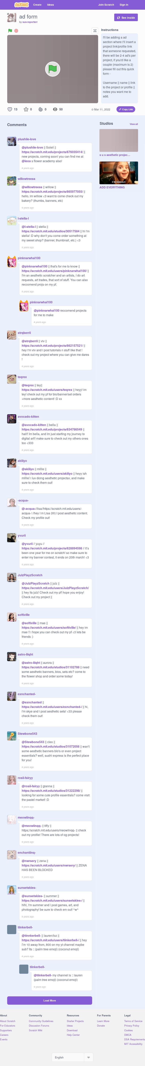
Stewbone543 (27, 733)
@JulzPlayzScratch (35, 583)
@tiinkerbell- (43, 975)
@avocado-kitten (34, 425)
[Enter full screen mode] (95, 31)
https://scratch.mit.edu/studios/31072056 (50, 746)
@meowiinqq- (31, 825)
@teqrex (28, 385)
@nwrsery (29, 861)
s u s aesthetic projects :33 (114, 155)
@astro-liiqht (31, 662)
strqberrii (24, 332)
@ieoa (26, 161)
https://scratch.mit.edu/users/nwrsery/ (49, 865)
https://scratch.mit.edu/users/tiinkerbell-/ (50, 940)
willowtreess (26, 178)
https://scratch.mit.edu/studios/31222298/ (51, 790)
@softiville (29, 623)
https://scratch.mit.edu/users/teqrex (47, 389)
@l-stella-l (29, 226)
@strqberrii (30, 341)
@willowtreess (32, 187)
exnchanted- (27, 694)
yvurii (22, 535)
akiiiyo (22, 460)
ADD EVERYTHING (112, 187)
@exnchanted (32, 702)
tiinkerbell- (25, 927)
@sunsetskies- (32, 896)
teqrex (22, 377)
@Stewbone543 (33, 742)
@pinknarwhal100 (34, 266)
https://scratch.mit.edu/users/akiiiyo (47, 473)
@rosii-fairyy (31, 786)
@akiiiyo (28, 469)
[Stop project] (16, 31)
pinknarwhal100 (29, 258)
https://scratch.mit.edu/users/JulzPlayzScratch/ (55, 588)
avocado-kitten (28, 416)
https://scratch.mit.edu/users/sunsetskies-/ (52, 900)
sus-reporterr (30, 22)
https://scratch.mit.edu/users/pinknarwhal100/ (54, 271)
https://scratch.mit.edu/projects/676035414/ (52, 152)
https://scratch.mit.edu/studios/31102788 (50, 667)
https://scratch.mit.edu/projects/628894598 (52, 548)
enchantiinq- (27, 852)
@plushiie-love (32, 147)
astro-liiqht (25, 654)
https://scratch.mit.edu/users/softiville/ (49, 627)
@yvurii (27, 543)
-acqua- (23, 500)
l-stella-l (23, 218)
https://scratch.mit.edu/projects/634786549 (52, 429)
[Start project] (10, 31)
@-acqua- (28, 508)
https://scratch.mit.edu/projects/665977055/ (52, 191)
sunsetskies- (27, 887)
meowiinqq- (26, 817)
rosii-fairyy (25, 778)
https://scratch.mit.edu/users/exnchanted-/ (52, 707)
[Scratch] (21, 4)
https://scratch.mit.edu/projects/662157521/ (52, 345)
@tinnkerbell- (31, 935)
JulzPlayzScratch (30, 575)
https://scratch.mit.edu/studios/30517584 (50, 231)
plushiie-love (27, 139)
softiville (24, 614)
